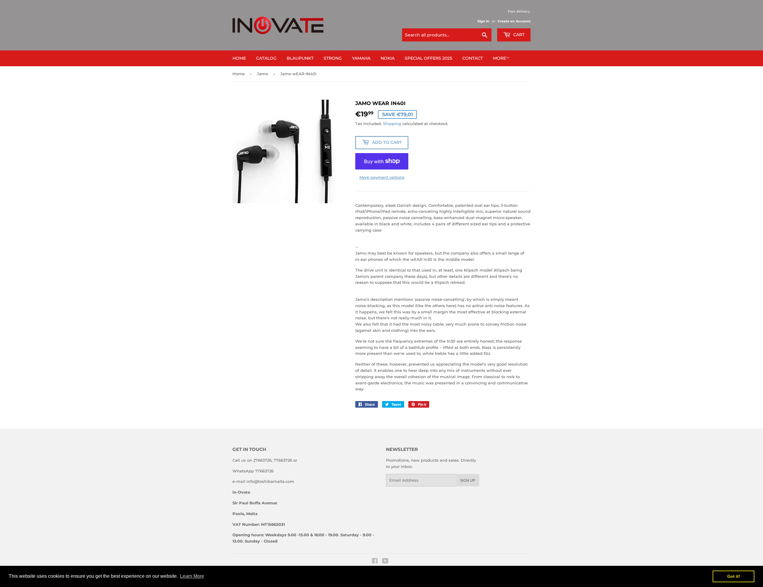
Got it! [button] (733, 576)
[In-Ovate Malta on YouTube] (385, 561)
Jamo (262, 73)
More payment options (381, 177)
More (499, 58)
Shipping (392, 123)
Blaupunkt (300, 58)
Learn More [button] (192, 576)
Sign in (483, 21)
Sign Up (467, 480)
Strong (333, 58)
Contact (472, 58)
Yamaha (361, 58)
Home (239, 58)
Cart (518, 34)
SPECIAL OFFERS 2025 (428, 58)
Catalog (266, 58)
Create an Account (514, 21)
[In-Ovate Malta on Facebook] (375, 561)
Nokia (388, 58)
